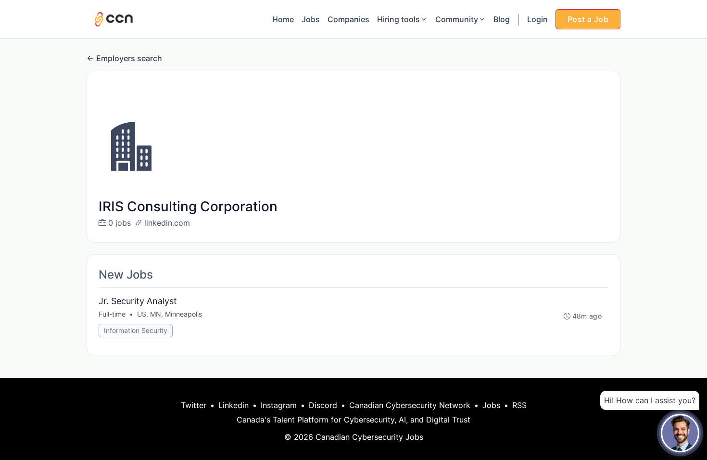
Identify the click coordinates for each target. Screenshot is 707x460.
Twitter (193, 405)
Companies (348, 19)
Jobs (311, 19)
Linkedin (233, 405)
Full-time (112, 314)
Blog (501, 19)
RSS (519, 405)
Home (283, 19)
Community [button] (456, 19)
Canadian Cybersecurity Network (409, 405)
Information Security (135, 330)
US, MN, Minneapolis (169, 314)
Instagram (279, 405)
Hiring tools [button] (398, 19)
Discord (323, 405)
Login (537, 19)
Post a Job (588, 19)
